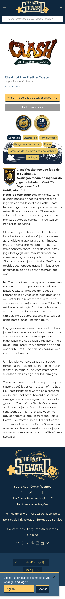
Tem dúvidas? (48, 137)
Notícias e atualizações (32, 504)
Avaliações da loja (33, 492)
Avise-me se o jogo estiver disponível (32, 97)
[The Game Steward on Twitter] (17, 543)
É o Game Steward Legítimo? (32, 498)
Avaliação (32, 157)
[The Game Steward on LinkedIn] (42, 543)
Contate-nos (16, 529)
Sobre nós (21, 486)
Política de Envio (15, 513)
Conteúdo (14, 137)
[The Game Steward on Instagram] (37, 543)
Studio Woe (13, 86)
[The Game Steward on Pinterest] (32, 543)
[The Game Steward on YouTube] (27, 543)
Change (42, 589)
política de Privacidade (18, 519)
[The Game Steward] (32, 7)
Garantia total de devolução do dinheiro (32, 150)
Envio (47, 144)
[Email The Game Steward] (47, 543)
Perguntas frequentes (27, 144)
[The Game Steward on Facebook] (22, 543)
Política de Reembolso (45, 513)
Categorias (30, 137)
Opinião (32, 535)
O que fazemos (40, 486)
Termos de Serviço (49, 519)
